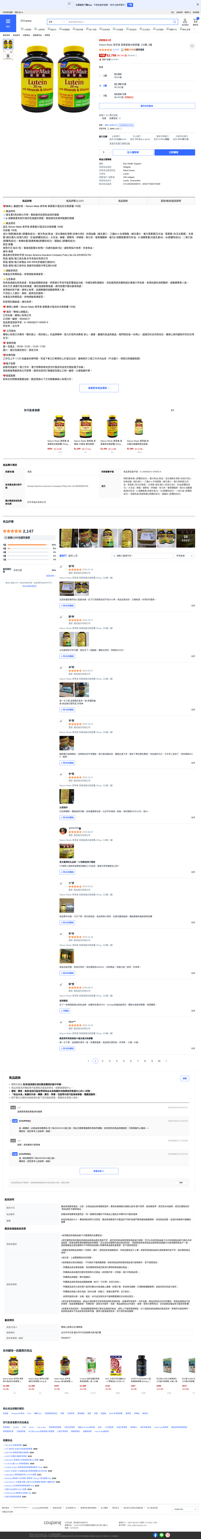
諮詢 (185, 1078)
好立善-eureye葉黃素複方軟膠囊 (41, 1431)
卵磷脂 (136, 1413)
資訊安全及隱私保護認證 (133, 1507)
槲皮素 (145, 1413)
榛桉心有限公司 (119, 125)
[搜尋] (174, 21)
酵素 (62, 1413)
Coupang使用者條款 (40, 1507)
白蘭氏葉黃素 (69, 1427)
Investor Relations (20, 1507)
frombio (16, 1427)
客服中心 (188, 12)
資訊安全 (115, 1507)
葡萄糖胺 (80, 1413)
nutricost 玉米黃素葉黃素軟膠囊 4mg (19, 1486)
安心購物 (104, 1507)
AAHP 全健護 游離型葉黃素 (16, 1456)
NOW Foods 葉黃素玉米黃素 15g (18, 1493)
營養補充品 (37, 35)
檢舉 (181, 1183)
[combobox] (184, 556)
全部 (50, 22)
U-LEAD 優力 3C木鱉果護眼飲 (17, 1464)
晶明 (100, 1427)
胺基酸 (103, 1413)
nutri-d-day (41, 1427)
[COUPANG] (52, 1523)
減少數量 (109, 150)
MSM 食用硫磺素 (116, 1413)
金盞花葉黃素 (122, 1427)
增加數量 (109, 153)
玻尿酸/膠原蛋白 (51, 1413)
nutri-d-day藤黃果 (102, 1431)
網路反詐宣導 (7, 1511)
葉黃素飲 (6, 1427)
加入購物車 (133, 152)
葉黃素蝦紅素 (8, 1431)
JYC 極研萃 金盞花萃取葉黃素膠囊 (18, 1449)
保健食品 (26, 35)
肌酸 (96, 1413)
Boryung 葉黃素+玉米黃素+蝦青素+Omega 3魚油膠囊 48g (28, 1478)
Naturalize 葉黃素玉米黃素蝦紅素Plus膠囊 (22, 1460)
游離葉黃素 (87, 1431)
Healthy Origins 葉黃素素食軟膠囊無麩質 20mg (23, 1467)
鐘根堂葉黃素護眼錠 (179, 1427)
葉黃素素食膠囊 (55, 1427)
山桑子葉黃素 (62, 1431)
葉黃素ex (133, 1427)
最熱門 (63, 555)
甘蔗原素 (70, 1413)
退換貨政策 (57, 1507)
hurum (31, 1427)
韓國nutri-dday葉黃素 (86, 1427)
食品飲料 (16, 35)
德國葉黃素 (75, 1431)
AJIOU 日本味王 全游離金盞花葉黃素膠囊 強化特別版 (26, 1471)
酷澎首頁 (6, 35)
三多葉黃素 (109, 1427)
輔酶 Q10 (38, 1413)
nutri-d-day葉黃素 (161, 1427)
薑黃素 (128, 1413)
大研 (24, 1427)
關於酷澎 (5, 1507)
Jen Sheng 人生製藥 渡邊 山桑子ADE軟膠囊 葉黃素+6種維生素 (30, 1482)
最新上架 (73, 555)
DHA (29, 1413)
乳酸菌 (5, 1413)
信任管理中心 (71, 1507)
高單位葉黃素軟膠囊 (13, 1497)
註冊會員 (179, 12)
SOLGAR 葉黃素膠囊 (13, 1445)
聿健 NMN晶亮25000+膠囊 (15, 1489)
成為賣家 (196, 12)
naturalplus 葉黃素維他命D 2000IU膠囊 (20, 1475)
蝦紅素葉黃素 (146, 1427)
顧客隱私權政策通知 (89, 1507)
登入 (173, 12)
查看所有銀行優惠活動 (119, 143)
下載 (130, 5)
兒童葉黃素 (21, 1431)
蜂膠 (89, 1413)
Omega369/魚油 (17, 1413)
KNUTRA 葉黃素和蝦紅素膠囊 (17, 1453)
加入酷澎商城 (152, 1507)
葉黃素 (47, 35)
